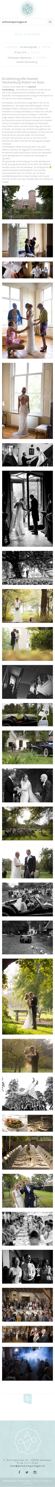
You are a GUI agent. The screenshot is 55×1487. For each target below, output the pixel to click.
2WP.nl (36, 1481)
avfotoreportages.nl (14, 21)
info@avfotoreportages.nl (27, 1465)
